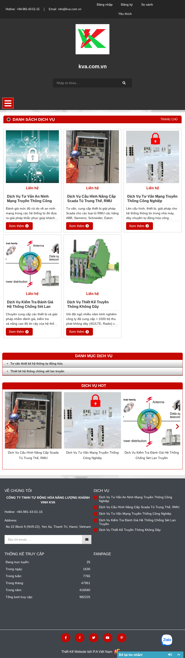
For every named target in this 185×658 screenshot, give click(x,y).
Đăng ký (127, 4)
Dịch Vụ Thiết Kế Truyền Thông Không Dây (151, 455)
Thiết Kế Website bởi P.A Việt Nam (86, 651)
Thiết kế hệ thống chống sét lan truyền (37, 371)
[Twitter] (93, 637)
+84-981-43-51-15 (28, 9)
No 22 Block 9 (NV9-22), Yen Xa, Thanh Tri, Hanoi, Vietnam (48, 526)
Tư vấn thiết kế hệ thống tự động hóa (36, 363)
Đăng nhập (105, 4)
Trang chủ (169, 119)
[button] (177, 426)
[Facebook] (65, 637)
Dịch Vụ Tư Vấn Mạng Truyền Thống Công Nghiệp (33, 455)
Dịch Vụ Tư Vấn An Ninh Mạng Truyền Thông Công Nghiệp (29, 199)
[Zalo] (79, 637)
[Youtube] (107, 637)
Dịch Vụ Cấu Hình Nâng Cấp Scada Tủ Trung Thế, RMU (91, 198)
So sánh (147, 4)
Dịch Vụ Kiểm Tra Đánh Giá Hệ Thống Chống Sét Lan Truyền (92, 455)
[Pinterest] (121, 637)
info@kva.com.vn (69, 9)
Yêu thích (125, 14)
